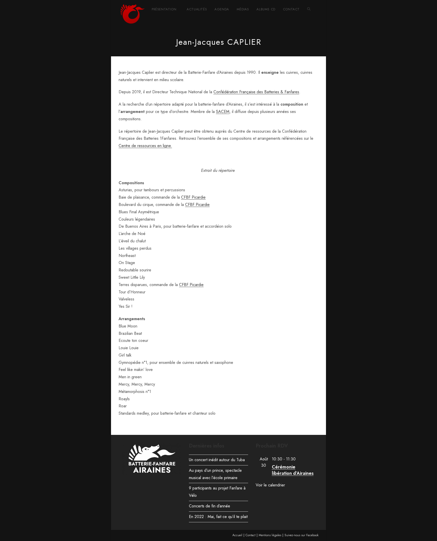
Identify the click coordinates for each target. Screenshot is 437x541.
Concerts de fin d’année (209, 506)
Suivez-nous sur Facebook (301, 535)
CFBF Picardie (193, 197)
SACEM (222, 111)
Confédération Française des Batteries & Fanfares (256, 92)
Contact (250, 535)
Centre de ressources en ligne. (145, 146)
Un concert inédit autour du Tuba (217, 460)
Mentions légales (270, 535)
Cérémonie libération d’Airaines (293, 470)
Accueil (237, 535)
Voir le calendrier (270, 485)
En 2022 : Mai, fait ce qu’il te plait (218, 517)
